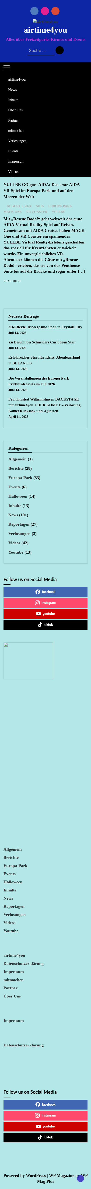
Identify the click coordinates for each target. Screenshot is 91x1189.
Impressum (16, 161)
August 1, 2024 (19, 206)
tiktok (48, 625)
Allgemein (17, 459)
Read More (12, 281)
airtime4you (45, 29)
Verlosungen (17, 141)
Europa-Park (60, 206)
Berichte (16, 468)
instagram (49, 603)
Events (13, 151)
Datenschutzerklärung (24, 963)
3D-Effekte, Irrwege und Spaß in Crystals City (45, 327)
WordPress (36, 1175)
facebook (48, 592)
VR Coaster (36, 212)
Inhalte (13, 100)
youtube (49, 614)
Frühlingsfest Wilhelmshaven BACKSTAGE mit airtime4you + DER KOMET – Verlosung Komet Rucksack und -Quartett (44, 405)
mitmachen (16, 131)
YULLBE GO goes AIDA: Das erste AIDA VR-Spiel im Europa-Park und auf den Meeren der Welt (42, 190)
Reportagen (18, 524)
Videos (13, 172)
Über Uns (15, 110)
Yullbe (58, 212)
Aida (40, 206)
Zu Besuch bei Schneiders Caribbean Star (41, 342)
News (12, 90)
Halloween (17, 496)
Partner (13, 120)
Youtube (15, 552)
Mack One (13, 212)
